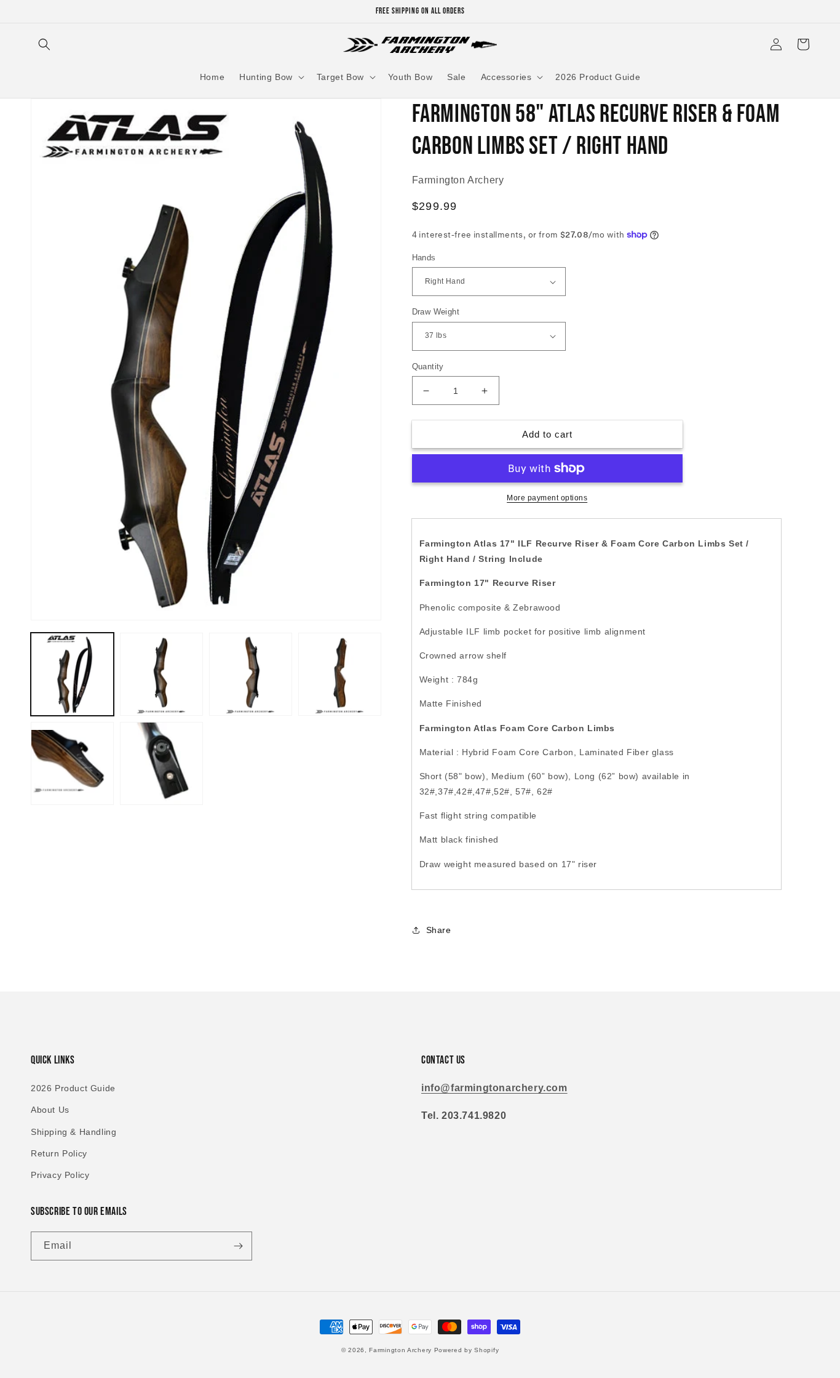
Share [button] (438, 930)
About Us (50, 1110)
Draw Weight (435, 311)
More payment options (547, 498)
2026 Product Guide (73, 1088)
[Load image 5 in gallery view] (72, 763)
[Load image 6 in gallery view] (161, 763)
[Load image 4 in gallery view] (339, 674)
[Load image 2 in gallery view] (161, 674)
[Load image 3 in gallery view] (250, 674)
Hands (424, 257)
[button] (44, 44)
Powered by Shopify (466, 1350)
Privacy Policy (60, 1175)
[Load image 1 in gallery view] (72, 674)
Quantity (428, 366)
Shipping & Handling (73, 1132)
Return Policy (59, 1153)
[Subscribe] (238, 1246)
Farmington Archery (400, 1350)
